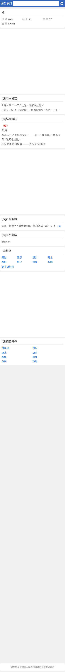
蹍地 (4, 262)
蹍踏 (4, 257)
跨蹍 (50, 262)
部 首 (25, 19)
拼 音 (4, 19)
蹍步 (35, 257)
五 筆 (4, 23)
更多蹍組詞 (8, 266)
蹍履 (35, 262)
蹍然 (19, 257)
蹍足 (19, 262)
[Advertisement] (32, 61)
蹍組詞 (5, 348)
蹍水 (50, 257)
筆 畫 (45, 19)
